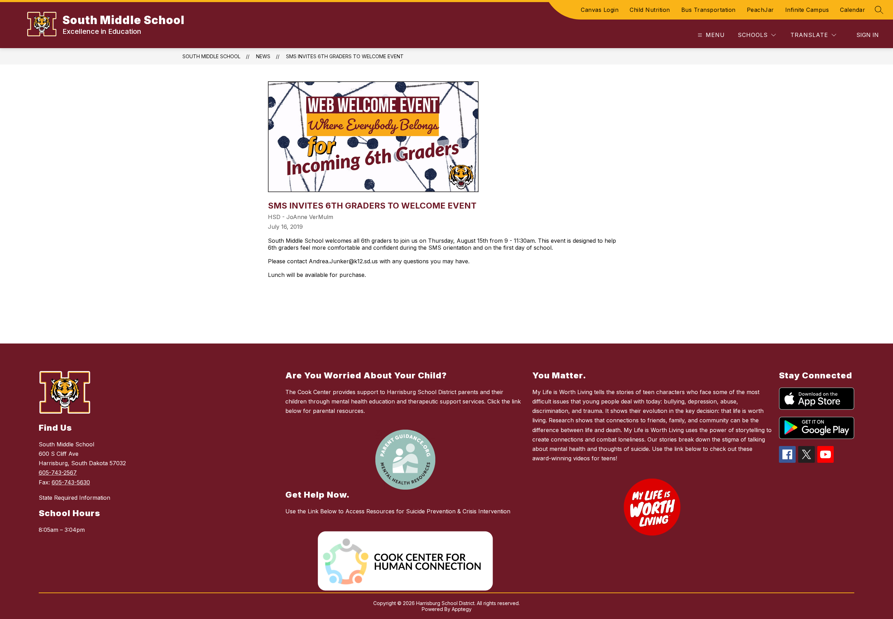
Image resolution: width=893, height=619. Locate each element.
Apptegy (462, 609)
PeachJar (760, 9)
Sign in (867, 34)
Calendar (852, 9)
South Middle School (211, 56)
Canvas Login (599, 9)
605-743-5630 (71, 482)
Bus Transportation (708, 9)
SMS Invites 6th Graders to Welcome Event (345, 56)
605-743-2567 (58, 472)
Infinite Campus (807, 9)
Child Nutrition (650, 9)
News (263, 56)
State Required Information (74, 497)
